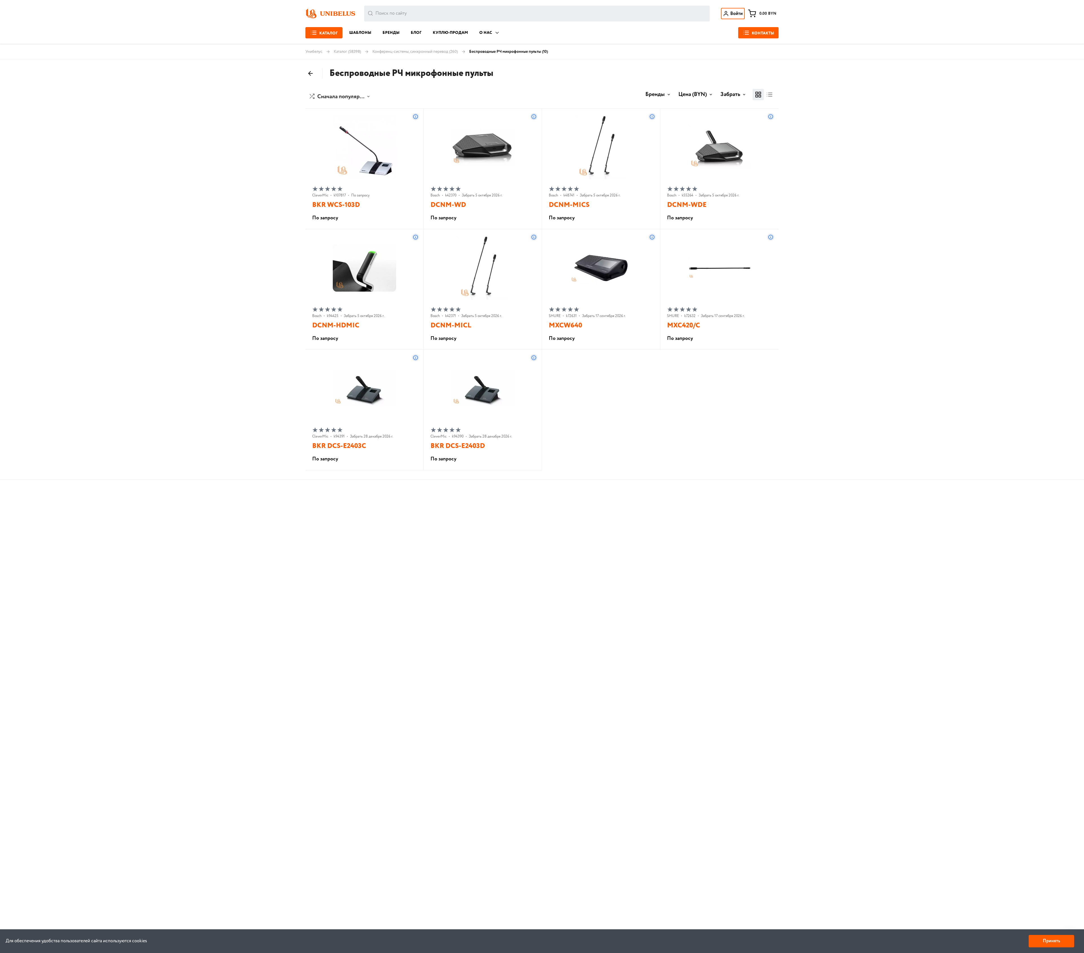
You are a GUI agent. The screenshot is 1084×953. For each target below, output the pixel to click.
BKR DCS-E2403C (339, 446)
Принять (1051, 941)
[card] (758, 94)
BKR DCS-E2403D (457, 446)
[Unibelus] (330, 13)
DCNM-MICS (569, 205)
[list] (769, 94)
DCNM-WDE (687, 205)
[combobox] (537, 13)
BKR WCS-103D (336, 205)
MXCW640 (565, 326)
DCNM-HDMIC (335, 326)
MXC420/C (683, 326)
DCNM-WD (448, 205)
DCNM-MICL (450, 326)
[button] (340, 97)
